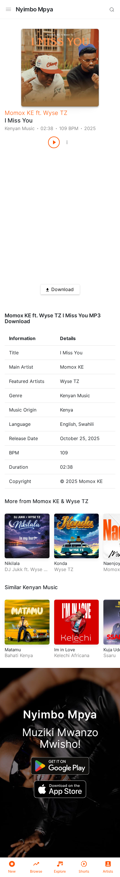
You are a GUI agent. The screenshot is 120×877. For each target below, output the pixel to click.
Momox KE (19, 112)
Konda (60, 563)
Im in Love (64, 649)
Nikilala (12, 563)
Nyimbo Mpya (34, 9)
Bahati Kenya (19, 655)
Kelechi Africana (71, 655)
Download (62, 289)
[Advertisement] (60, 214)
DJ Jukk (14, 569)
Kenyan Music (20, 128)
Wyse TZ (55, 112)
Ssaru (109, 655)
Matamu (13, 649)
